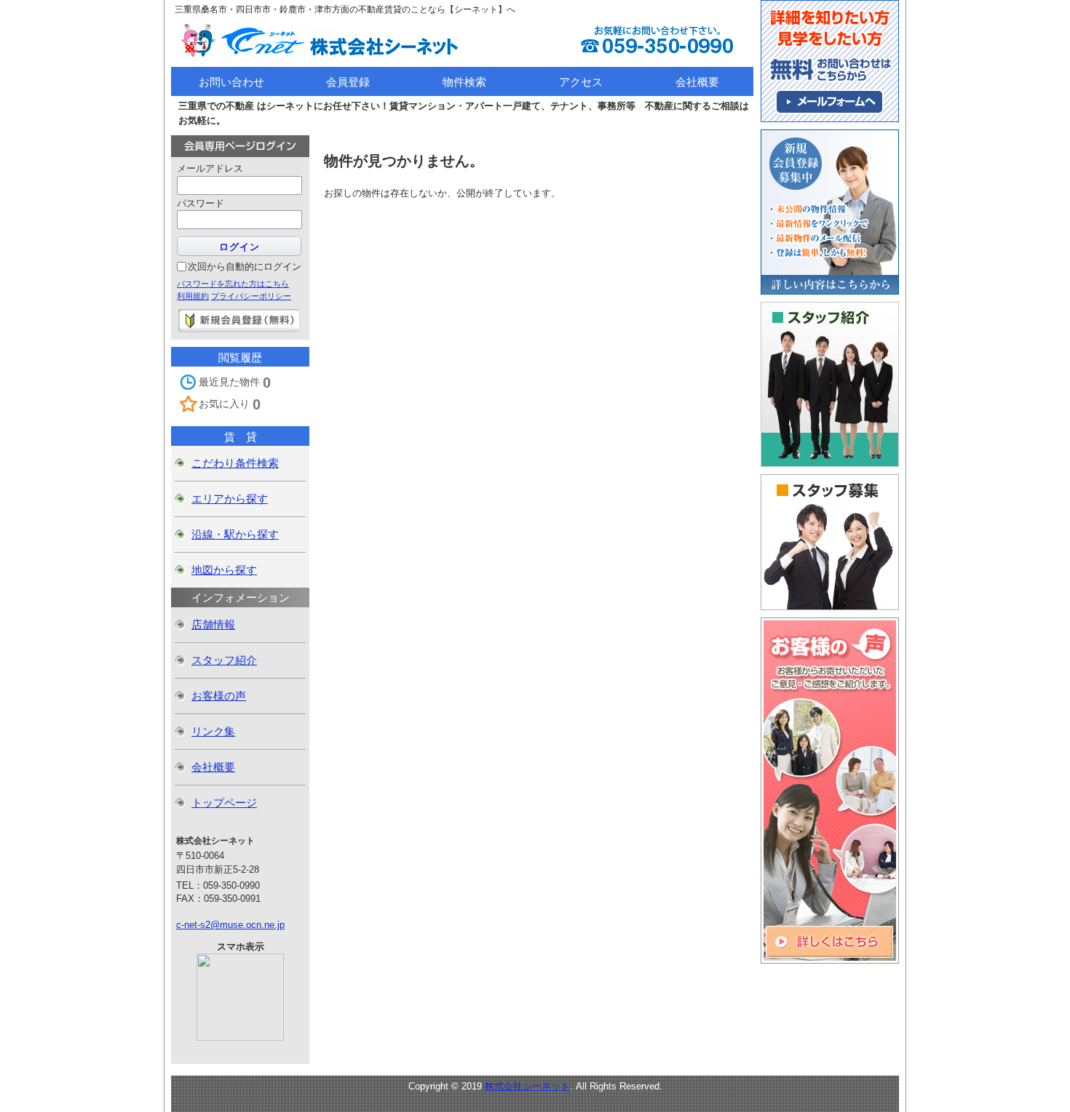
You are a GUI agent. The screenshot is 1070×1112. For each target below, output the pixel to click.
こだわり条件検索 (235, 463)
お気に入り (230, 404)
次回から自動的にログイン (244, 266)
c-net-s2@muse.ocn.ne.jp (230, 924)
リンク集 (213, 731)
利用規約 (193, 296)
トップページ (224, 802)
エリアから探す (229, 498)
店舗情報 (213, 624)
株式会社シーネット (527, 1086)
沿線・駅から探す (235, 534)
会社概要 (213, 767)
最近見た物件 (235, 383)
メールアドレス (210, 168)
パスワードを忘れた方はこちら (233, 283)
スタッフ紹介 (224, 660)
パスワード (200, 203)
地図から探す (224, 570)
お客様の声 (218, 695)
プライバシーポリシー (251, 296)
